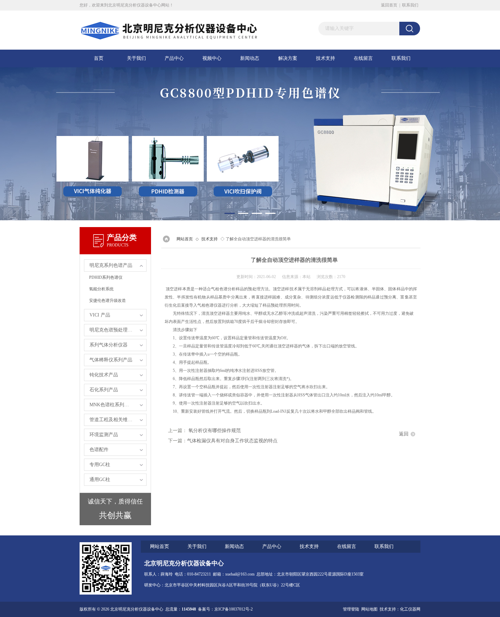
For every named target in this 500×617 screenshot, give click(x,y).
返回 (404, 433)
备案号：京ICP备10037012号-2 (225, 609)
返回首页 (389, 5)
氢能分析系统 (101, 289)
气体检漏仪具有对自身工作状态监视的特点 (232, 440)
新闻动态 (249, 58)
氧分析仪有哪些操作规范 (214, 430)
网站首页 (185, 239)
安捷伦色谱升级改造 (107, 300)
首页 (98, 58)
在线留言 (363, 58)
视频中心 (211, 58)
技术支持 (325, 58)
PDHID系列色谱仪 (105, 277)
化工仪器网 (410, 609)
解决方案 (287, 58)
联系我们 (410, 5)
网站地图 (369, 609)
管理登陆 (351, 609)
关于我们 (136, 58)
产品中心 (174, 58)
